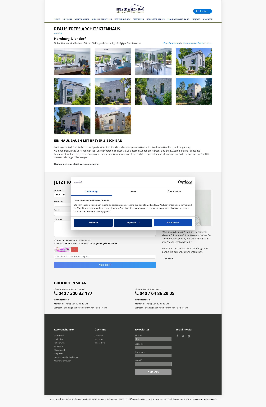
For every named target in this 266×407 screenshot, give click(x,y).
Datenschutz (100, 343)
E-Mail (138, 360)
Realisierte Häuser (156, 19)
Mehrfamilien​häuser (62, 361)
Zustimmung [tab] (91, 191)
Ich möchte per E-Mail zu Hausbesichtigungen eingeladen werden (87, 243)
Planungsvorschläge (178, 19)
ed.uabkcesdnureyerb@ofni (205, 399)
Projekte (196, 19)
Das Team (99, 335)
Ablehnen (93, 222)
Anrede (138, 335)
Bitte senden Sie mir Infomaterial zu (73, 240)
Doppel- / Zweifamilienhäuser (66, 357)
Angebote (207, 19)
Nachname (140, 352)
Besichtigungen (122, 19)
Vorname (139, 344)
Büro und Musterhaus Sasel (148, 289)
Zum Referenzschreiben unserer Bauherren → (188, 43)
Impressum (99, 339)
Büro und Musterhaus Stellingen (69, 289)
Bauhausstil (59, 335)
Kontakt (204, 11)
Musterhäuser (82, 19)
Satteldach (58, 346)
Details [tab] (133, 191)
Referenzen (138, 19)
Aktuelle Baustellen (102, 19)
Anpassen (131, 222)
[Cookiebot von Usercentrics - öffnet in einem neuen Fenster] (180, 182)
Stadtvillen (58, 339)
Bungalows (58, 353)
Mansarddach (59, 350)
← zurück (58, 33)
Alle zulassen (172, 222)
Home (57, 19)
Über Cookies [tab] (174, 191)
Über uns (67, 19)
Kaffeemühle (59, 343)
